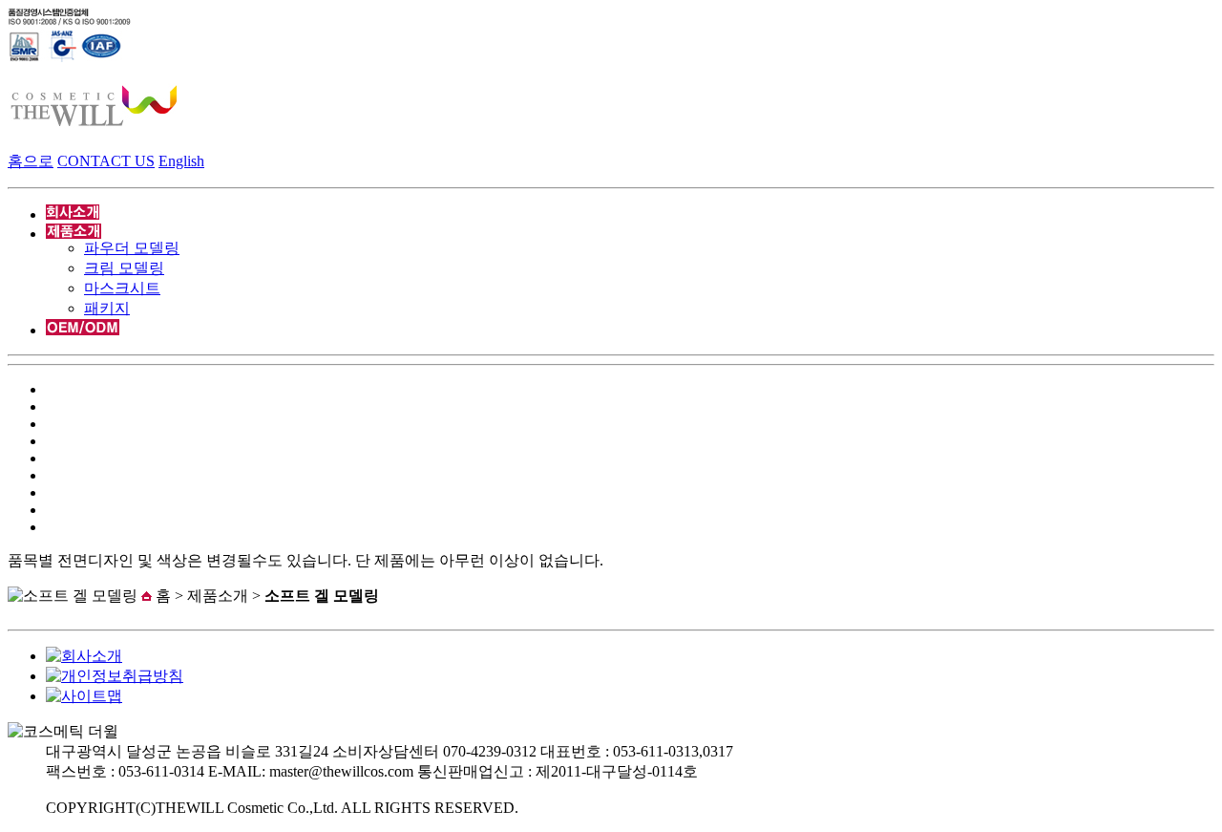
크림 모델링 (124, 268)
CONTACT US (106, 161)
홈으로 (30, 161)
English (181, 161)
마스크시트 (122, 288)
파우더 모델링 (131, 248)
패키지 (107, 308)
